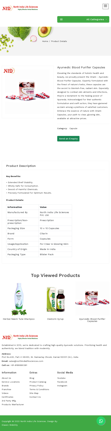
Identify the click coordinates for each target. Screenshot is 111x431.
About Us (6, 378)
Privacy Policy (36, 385)
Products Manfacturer (13, 404)
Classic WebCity (10, 425)
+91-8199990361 (19, 365)
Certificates (7, 397)
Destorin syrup (55, 319)
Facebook (62, 382)
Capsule (73, 128)
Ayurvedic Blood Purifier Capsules (81, 67)
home (45, 41)
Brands (5, 385)
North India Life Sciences (33, 421)
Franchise (6, 389)
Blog (31, 378)
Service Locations (11, 382)
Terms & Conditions (39, 389)
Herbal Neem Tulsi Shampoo (19, 319)
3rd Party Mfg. (9, 401)
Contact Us (35, 397)
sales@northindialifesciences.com (26, 361)
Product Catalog (37, 382)
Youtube (61, 378)
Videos (5, 393)
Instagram (62, 385)
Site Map (33, 393)
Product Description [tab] (21, 166)
